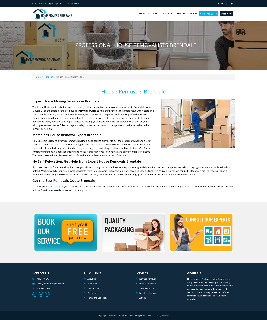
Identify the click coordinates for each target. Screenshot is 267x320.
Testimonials (93, 288)
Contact (193, 13)
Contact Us (92, 293)
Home (142, 13)
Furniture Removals (148, 279)
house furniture (56, 186)
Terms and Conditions (97, 297)
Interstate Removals (148, 293)
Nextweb (165, 315)
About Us (153, 13)
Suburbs (48, 76)
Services (165, 13)
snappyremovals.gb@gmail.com (65, 3)
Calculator (180, 13)
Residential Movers (147, 283)
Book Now (92, 283)
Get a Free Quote (208, 13)
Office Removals (146, 288)
